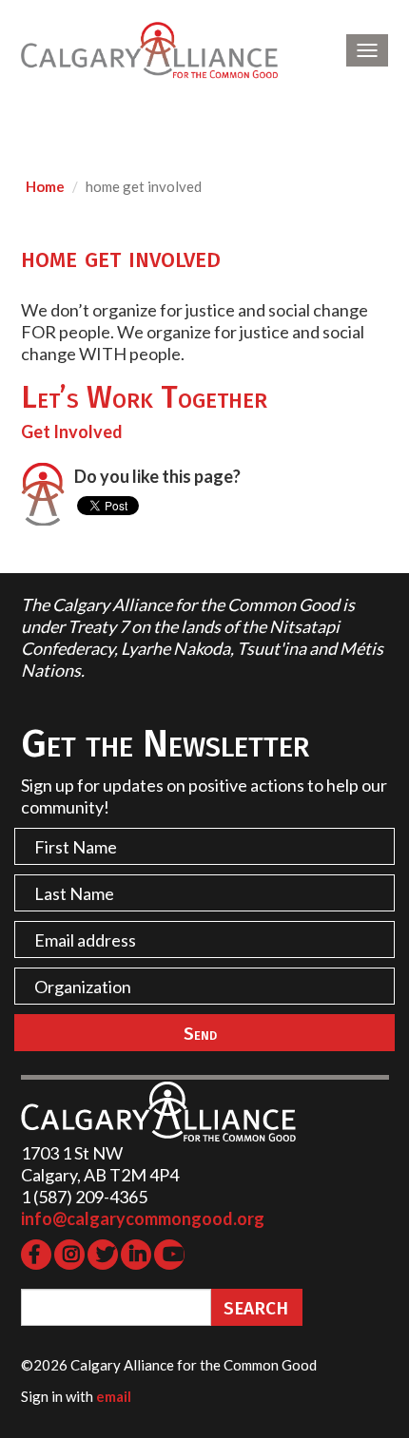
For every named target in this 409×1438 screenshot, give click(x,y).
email (113, 1396)
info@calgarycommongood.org (142, 1218)
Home (45, 186)
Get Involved (72, 431)
